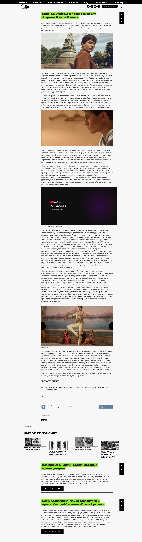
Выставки (55, 2)
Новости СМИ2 (28, 426)
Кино (23, 2)
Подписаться (105, 407)
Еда (86, 2)
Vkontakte (91, 6)
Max (98, 6)
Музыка (101, 2)
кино (44, 420)
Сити (25, 6)
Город (118, 2)
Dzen (95, 6)
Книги (73, 2)
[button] (41, 326)
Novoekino (60, 226)
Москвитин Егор (48, 397)
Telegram (88, 6)
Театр (37, 2)
